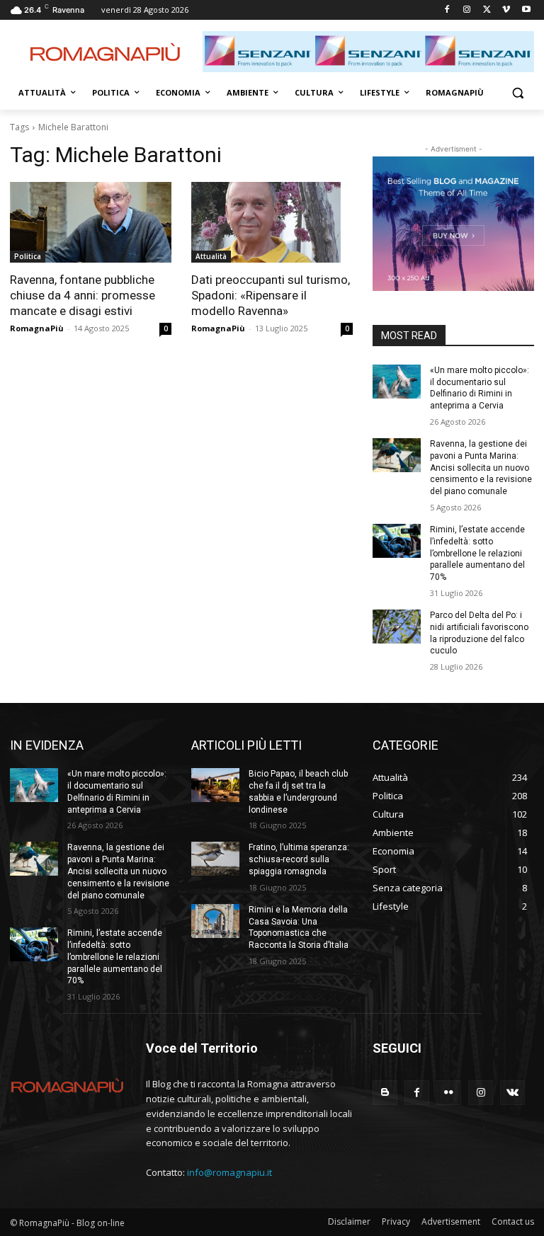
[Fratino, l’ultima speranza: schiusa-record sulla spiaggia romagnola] (215, 859)
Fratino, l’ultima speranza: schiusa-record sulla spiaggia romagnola (299, 859)
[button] (517, 93)
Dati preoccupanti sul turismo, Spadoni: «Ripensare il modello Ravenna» (270, 295)
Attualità (211, 256)
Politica (27, 256)
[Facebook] (447, 10)
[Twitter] (487, 10)
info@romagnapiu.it (229, 1172)
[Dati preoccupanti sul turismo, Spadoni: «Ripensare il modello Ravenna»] (272, 222)
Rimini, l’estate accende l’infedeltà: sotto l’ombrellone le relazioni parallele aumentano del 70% (477, 553)
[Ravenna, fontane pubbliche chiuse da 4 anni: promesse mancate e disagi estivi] (90, 222)
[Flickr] (448, 1092)
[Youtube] (526, 10)
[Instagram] (467, 10)
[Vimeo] (506, 10)
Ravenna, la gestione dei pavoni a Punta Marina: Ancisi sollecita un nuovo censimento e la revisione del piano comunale (481, 467)
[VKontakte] (512, 1092)
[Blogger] (385, 1092)
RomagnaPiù (37, 328)
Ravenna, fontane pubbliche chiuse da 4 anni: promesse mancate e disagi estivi (82, 295)
